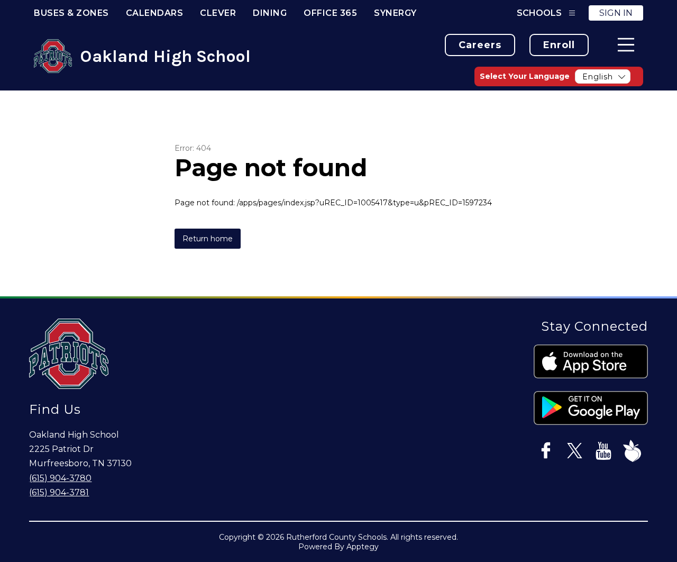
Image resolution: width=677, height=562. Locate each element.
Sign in (616, 13)
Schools (539, 13)
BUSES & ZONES (71, 13)
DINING (270, 13)
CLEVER (218, 13)
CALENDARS (155, 13)
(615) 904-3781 (59, 492)
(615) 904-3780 (60, 478)
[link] (480, 45)
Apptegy (362, 546)
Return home (207, 238)
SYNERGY (395, 13)
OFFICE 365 (330, 13)
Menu (626, 45)
